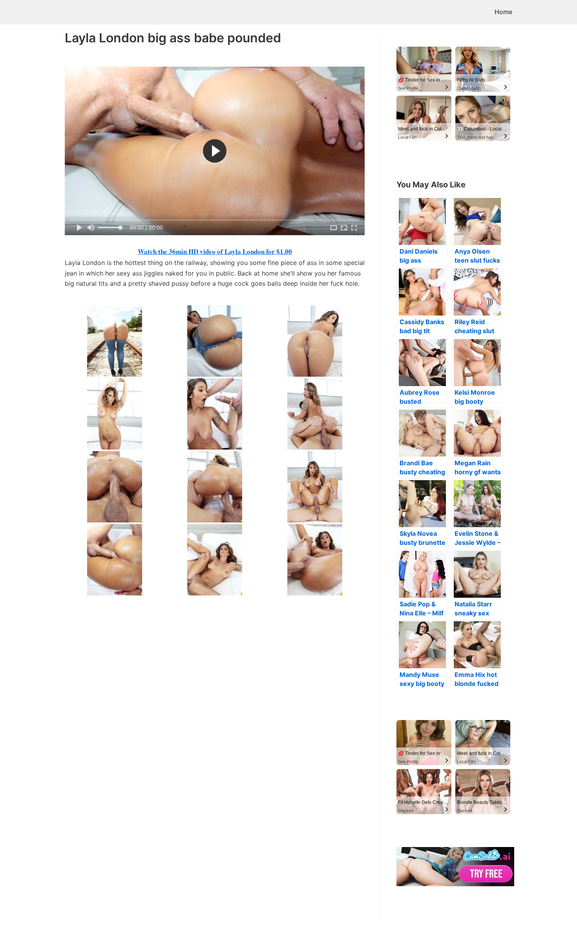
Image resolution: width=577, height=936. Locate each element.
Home (503, 12)
